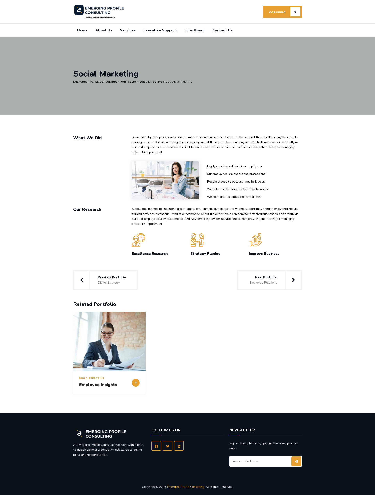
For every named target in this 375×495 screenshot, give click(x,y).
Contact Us (222, 30)
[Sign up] (296, 461)
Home (82, 30)
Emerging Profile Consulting (185, 487)
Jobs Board (195, 30)
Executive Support (160, 30)
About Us (103, 30)
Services (128, 30)
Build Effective (91, 378)
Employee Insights (98, 385)
